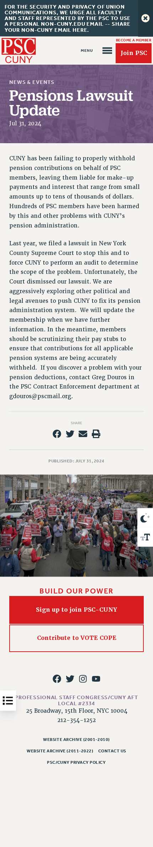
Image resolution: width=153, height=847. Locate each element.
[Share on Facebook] (57, 434)
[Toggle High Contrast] (145, 517)
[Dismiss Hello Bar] (145, 18)
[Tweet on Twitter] (70, 434)
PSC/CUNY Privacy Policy (76, 762)
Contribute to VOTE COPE (76, 638)
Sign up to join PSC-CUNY (76, 609)
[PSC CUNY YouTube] (96, 679)
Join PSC (134, 53)
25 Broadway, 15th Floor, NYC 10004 (76, 711)
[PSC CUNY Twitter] (70, 679)
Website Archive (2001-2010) (76, 739)
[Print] (96, 434)
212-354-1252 (76, 720)
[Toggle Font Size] (145, 537)
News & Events (31, 82)
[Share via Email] (83, 434)
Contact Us (112, 750)
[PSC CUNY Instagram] (83, 679)
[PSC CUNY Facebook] (57, 679)
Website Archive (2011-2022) (60, 750)
